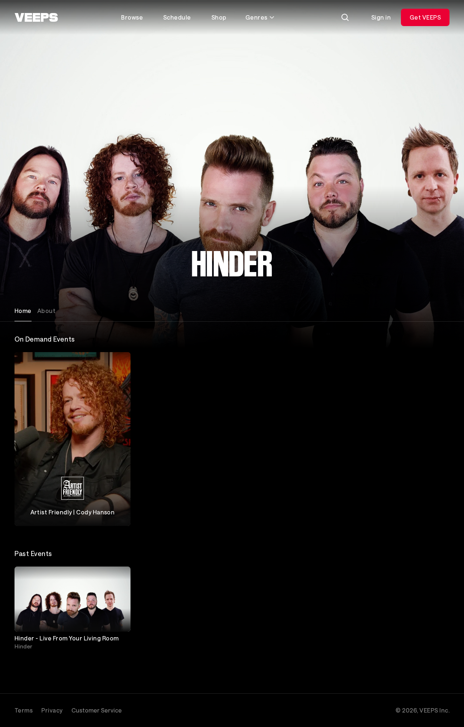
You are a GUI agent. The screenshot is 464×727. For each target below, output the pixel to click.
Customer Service (96, 710)
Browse (132, 17)
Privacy (51, 710)
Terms (23, 710)
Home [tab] (23, 310)
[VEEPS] (36, 17)
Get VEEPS (425, 17)
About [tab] (46, 310)
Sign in (381, 17)
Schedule (177, 17)
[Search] (345, 17)
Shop (219, 17)
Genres (256, 17)
